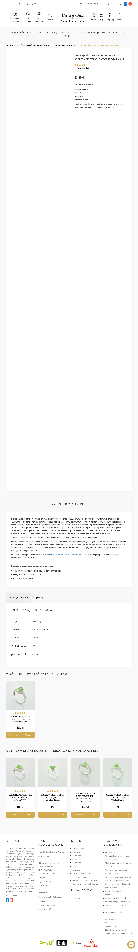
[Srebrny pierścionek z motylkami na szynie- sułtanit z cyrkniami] (85, 772)
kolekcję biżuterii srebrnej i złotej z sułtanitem (60, 554)
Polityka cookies (79, 877)
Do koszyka (14, 735)
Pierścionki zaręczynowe (51, 32)
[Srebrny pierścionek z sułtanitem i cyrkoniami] (117, 772)
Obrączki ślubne (20, 32)
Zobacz (28, 735)
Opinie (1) (39, 597)
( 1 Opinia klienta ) (81, 68)
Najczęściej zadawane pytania (84, 880)
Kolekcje (94, 32)
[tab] (18, 598)
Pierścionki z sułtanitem (73, 750)
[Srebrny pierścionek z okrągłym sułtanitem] (52, 772)
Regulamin (76, 870)
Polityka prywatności (81, 873)
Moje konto (77, 859)
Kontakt (75, 866)
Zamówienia (77, 856)
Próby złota (110, 852)
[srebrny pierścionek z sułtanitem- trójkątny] (20, 772)
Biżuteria (78, 32)
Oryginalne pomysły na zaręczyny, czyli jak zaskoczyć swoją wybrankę (117, 915)
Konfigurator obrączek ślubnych (85, 884)
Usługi (68, 36)
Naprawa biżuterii (114, 32)
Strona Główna (78, 848)
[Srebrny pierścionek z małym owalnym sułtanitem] (20, 695)
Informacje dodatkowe (18, 597)
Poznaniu (76, 898)
